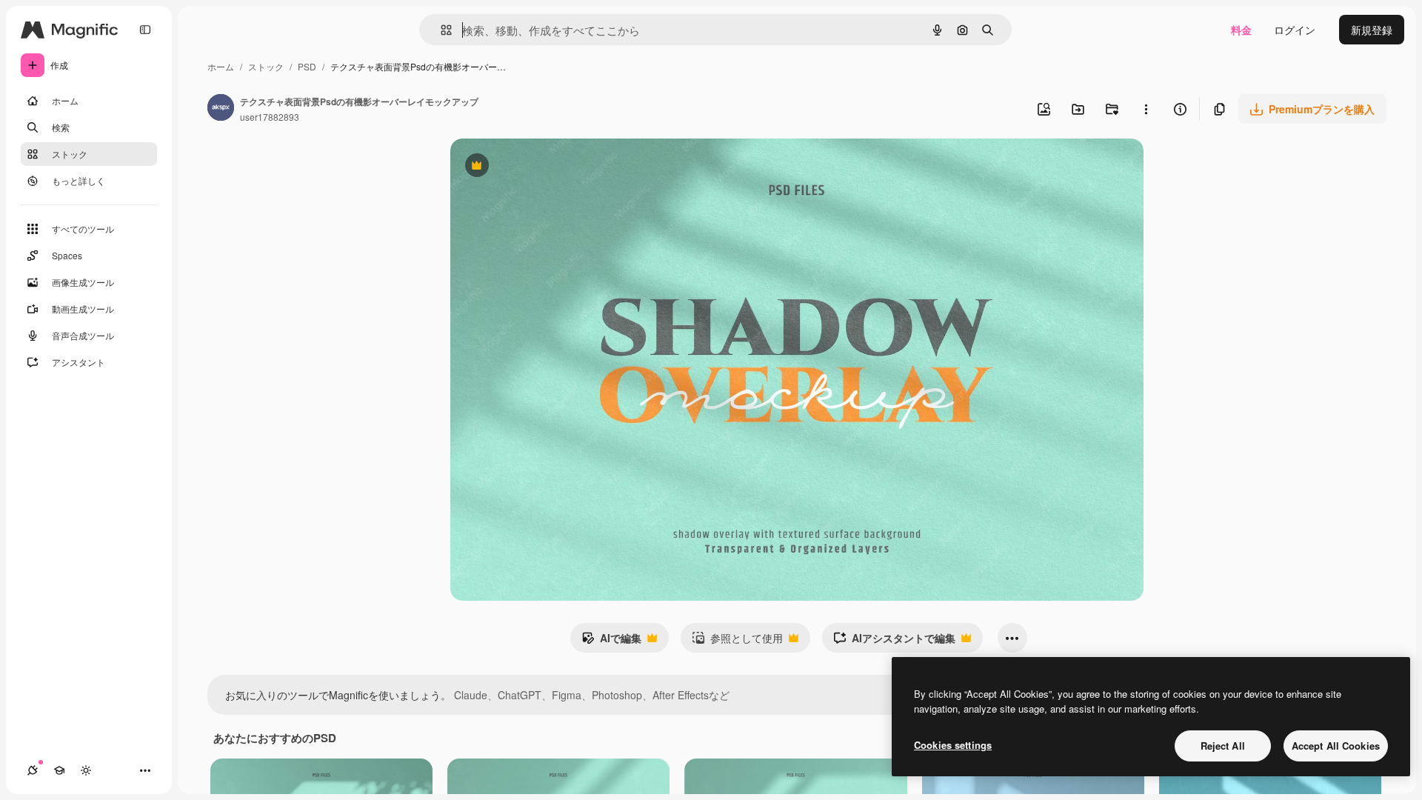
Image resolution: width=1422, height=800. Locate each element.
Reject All (1223, 746)
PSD (307, 66)
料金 (1241, 29)
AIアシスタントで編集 (894, 641)
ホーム (220, 66)
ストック (266, 66)
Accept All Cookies (1336, 746)
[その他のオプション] (1146, 109)
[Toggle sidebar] (145, 29)
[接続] (32, 770)
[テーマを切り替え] (86, 770)
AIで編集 (611, 641)
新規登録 (1371, 29)
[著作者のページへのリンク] (220, 109)
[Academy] (59, 770)
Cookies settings (953, 745)
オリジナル (552, 167)
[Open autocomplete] (440, 30)
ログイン (1294, 29)
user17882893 (269, 116)
